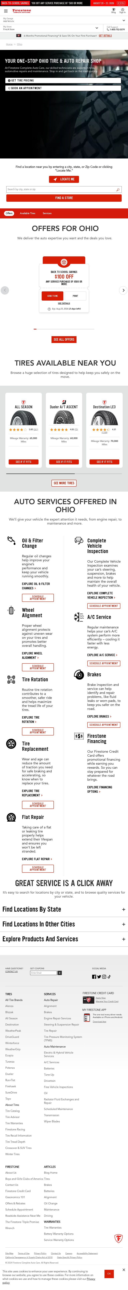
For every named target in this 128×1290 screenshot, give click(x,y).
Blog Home (51, 1173)
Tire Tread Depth (15, 1142)
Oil (46, 1093)
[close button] (124, 1269)
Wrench (9, 1228)
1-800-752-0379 (117, 30)
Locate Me (67, 179)
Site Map (9, 1254)
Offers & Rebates (15, 1203)
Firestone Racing (15, 1129)
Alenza (9, 1006)
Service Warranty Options (59, 1240)
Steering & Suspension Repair (61, 1024)
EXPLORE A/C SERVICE (101, 655)
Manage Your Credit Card (107, 1002)
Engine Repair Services (57, 1018)
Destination (12, 1024)
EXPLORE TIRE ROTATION (31, 719)
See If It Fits (23, 462)
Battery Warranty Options (59, 1234)
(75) (76, 430)
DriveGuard (12, 1037)
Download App (99, 1022)
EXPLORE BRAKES (98, 716)
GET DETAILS (105, 35)
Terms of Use (24, 1254)
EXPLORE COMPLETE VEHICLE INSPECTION (100, 595)
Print (75, 296)
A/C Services (51, 1062)
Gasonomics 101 (15, 1197)
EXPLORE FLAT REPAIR (36, 859)
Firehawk (10, 1086)
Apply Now (101, 998)
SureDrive (11, 1092)
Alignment (50, 1006)
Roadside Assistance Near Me (22, 1216)
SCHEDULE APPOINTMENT (38, 598)
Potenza (10, 1068)
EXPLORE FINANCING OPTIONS (99, 789)
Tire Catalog (12, 1111)
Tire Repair (50, 1031)
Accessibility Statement (87, 1254)
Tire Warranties (14, 1123)
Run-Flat (10, 1080)
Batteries (49, 1068)
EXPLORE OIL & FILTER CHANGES (36, 586)
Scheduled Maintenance (58, 1109)
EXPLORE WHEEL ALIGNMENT (32, 655)
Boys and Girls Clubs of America (24, 1179)
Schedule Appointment (19, 1210)
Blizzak (9, 1012)
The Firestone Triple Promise (22, 1222)
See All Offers (64, 339)
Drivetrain (50, 1081)
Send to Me (52, 296)
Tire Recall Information (18, 1136)
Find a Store (118, 190)
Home (9, 44)
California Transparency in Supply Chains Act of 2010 (28, 1258)
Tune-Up (49, 1075)
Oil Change (51, 1203)
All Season (11, 1018)
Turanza (9, 1062)
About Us (10, 1173)
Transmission (51, 1115)
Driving (48, 1216)
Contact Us (11, 1185)
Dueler (9, 1074)
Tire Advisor (12, 1117)
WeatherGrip (12, 1049)
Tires (47, 1179)
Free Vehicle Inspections (58, 1087)
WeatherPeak (13, 1031)
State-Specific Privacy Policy (69, 1258)
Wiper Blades (52, 1121)
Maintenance (51, 1210)
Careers (68, 1254)
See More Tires (64, 483)
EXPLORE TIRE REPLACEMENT (31, 793)
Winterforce (12, 1043)
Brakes (48, 1012)
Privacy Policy (40, 1254)
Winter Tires (12, 1154)
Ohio (19, 44)
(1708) (104, 433)
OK (109, 1274)
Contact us (11, 972)
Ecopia (9, 1055)
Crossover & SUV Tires (18, 1148)
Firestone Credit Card (18, 1191)
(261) (36, 430)
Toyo (8, 1099)
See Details (64, 304)
